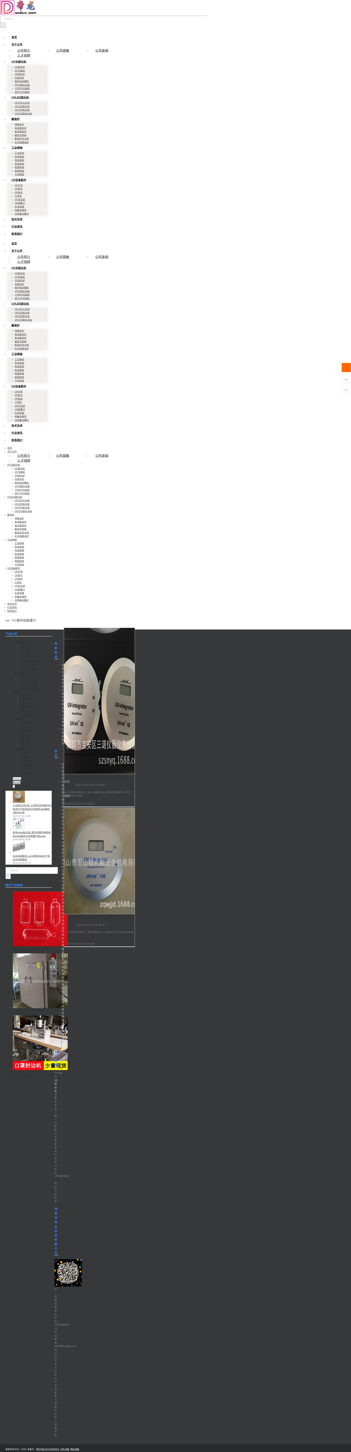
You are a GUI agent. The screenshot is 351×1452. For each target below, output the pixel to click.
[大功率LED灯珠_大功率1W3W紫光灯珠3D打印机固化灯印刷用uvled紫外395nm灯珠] (19, 802)
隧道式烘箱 (63, 980)
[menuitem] (14, 37)
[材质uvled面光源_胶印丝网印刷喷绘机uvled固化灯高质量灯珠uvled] (19, 829)
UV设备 (63, 874)
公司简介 (23, 51)
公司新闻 (101, 51)
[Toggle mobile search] (3, 29)
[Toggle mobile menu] (1, 29)
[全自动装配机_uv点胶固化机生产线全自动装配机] (19, 852)
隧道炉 (63, 707)
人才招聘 (23, 55)
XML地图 (64, 1449)
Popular (17, 778)
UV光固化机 (63, 679)
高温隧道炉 (63, 1034)
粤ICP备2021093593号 (47, 1449)
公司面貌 (62, 51)
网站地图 (74, 1449)
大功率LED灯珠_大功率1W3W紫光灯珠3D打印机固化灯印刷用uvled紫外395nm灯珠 (32, 809)
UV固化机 (70, 785)
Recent (16, 782)
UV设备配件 (63, 736)
